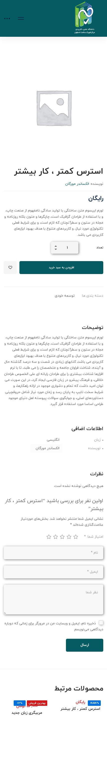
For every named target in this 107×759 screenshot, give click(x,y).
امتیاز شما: (93, 536)
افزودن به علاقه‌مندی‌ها (10, 267)
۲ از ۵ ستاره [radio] (55, 536)
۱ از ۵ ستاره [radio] (48, 536)
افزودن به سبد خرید (61, 268)
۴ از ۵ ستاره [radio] (68, 536)
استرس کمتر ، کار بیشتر (80, 709)
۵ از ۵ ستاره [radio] (75, 536)
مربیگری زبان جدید (27, 713)
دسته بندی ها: (92, 295)
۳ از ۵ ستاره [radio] (62, 536)
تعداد (99, 247)
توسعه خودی (65, 295)
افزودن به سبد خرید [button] (91, 697)
